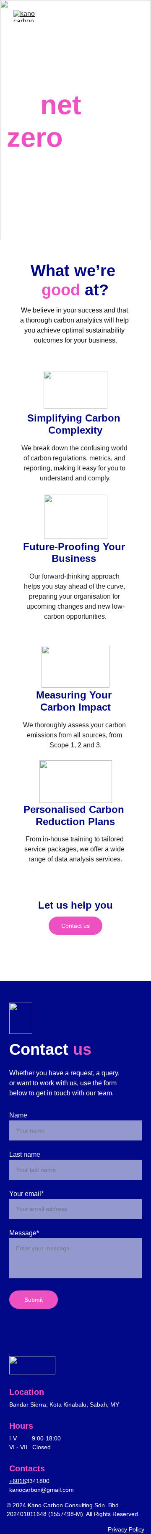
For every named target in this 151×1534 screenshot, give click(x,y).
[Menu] (133, 16)
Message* (24, 1233)
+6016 (17, 1481)
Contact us (75, 925)
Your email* (26, 1193)
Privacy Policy (126, 1529)
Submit (33, 1299)
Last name (24, 1154)
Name (18, 1115)
